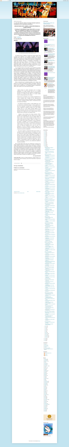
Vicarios (45, 405)
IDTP (44, 376)
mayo (45, 329)
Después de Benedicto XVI (48, 172)
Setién (45, 402)
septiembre (46, 333)
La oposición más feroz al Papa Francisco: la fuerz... (49, 217)
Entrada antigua (38, 191)
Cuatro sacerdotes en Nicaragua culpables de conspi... (49, 293)
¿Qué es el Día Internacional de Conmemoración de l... (49, 306)
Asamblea (45, 359)
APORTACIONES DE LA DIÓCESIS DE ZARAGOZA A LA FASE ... (50, 262)
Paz (44, 395)
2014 (45, 135)
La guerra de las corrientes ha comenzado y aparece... (48, 163)
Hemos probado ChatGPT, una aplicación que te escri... (49, 316)
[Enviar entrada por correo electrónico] (21, 163)
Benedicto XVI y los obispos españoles (50, 158)
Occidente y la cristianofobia (48, 241)
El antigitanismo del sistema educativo (50, 199)
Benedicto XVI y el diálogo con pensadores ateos (49, 160)
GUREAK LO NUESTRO (29, 18)
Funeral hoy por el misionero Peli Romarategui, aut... (49, 226)
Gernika (45, 371)
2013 (45, 134)
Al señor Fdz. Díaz (50, 83)
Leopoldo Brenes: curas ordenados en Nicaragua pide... (50, 309)
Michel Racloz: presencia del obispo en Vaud (51, 48)
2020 (45, 142)
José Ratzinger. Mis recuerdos (49, 179)
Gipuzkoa (45, 373)
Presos (45, 398)
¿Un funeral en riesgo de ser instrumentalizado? (48, 169)
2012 (45, 133)
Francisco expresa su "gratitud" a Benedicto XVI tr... (49, 148)
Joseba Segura (46, 381)
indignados (45, 408)
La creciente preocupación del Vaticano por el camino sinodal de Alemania (51, 54)
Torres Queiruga (46, 404)
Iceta (44, 377)
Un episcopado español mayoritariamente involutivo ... (49, 297)
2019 (45, 141)
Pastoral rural (46, 394)
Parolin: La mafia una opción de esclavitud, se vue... (49, 243)
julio (45, 331)
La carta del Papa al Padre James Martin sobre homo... (49, 308)
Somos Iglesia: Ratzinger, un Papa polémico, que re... (49, 162)
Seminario (45, 401)
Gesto (45, 372)
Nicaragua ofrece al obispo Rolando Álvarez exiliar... (49, 211)
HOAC (45, 374)
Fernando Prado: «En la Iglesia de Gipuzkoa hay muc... (49, 173)
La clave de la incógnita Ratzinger (49, 202)
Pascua (45, 393)
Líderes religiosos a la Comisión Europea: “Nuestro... (49, 324)
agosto (46, 332)
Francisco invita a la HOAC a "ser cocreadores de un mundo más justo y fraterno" (51, 67)
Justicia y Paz (46, 382)
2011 (45, 132)
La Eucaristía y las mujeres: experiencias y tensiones (48, 209)
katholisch (19, 37)
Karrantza (45, 384)
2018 (45, 140)
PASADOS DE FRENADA (51, 89)
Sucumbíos (45, 403)
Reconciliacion (46, 399)
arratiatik (46, 354)
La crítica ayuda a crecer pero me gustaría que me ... (49, 282)
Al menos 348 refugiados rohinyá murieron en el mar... (49, 246)
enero (46, 146)
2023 (45, 145)
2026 (45, 340)
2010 (45, 131)
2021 (45, 143)
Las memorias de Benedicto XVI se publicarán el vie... (49, 240)
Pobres (45, 396)
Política (45, 397)
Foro (44, 369)
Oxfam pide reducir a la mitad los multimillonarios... (49, 224)
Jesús (45, 380)
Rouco (45, 400)
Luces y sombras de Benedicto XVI (49, 151)
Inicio (14, 18)
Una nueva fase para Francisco (49, 222)
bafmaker (46, 355)
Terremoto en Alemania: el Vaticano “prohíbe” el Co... (49, 270)
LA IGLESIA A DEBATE (48, 278)
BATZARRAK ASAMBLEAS (20, 18)
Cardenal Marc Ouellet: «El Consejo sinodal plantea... (49, 285)
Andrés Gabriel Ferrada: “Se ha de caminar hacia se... (49, 204)
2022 (45, 144)
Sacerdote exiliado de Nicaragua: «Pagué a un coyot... (49, 302)
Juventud (45, 383)
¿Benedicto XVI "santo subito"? (49, 198)
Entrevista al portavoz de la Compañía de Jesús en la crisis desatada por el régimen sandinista (51, 78)
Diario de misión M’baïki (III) (51, 72)
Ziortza (45, 407)
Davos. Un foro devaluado (48, 251)
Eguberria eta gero (47, 216)
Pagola (45, 392)
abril (45, 328)
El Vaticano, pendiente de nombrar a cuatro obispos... (49, 193)
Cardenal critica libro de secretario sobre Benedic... (49, 244)
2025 (45, 339)
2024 (45, 338)
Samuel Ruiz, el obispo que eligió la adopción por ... (49, 268)
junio (45, 330)
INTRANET (35, 18)
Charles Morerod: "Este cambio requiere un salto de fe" (51, 61)
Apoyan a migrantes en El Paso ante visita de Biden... (49, 192)
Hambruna (45, 375)
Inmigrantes (45, 378)
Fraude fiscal (45, 370)
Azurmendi (45, 360)
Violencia (45, 406)
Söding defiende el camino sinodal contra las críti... (49, 258)
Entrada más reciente (17, 191)
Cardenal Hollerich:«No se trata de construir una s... (49, 231)
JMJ (44, 379)
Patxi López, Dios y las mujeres (49, 292)
